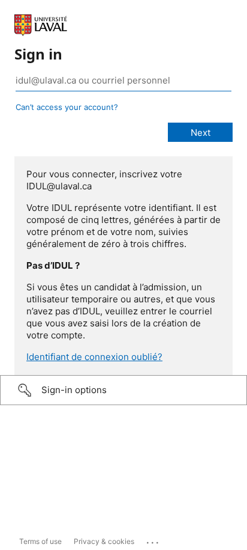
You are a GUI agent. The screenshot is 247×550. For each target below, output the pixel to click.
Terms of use (40, 541)
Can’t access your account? (67, 107)
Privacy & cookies (104, 541)
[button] (123, 390)
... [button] (153, 540)
